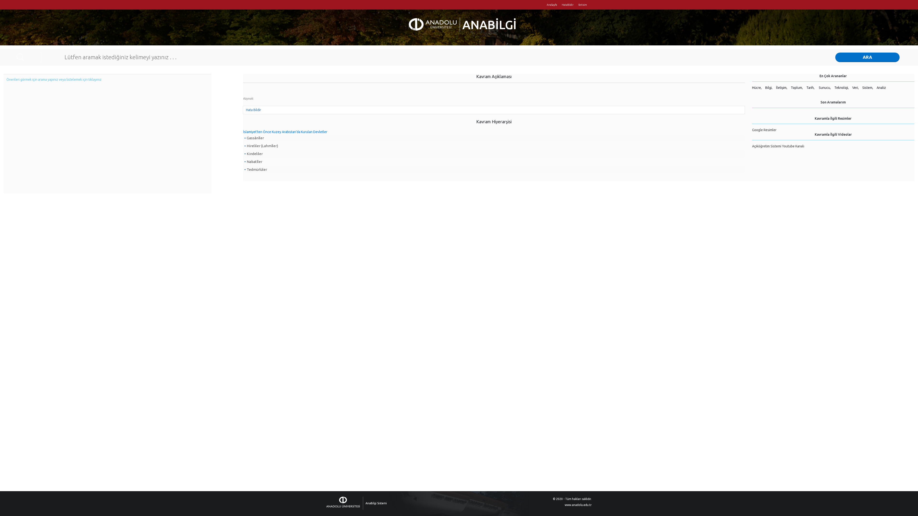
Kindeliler (255, 154)
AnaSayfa (552, 4)
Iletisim (582, 4)
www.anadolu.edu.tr (578, 504)
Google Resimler (764, 130)
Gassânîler (255, 138)
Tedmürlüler (257, 169)
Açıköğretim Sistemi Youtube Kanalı (778, 146)
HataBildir (568, 4)
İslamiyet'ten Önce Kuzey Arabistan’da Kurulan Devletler (285, 132)
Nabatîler (254, 162)
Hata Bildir (253, 110)
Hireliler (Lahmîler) (262, 146)
